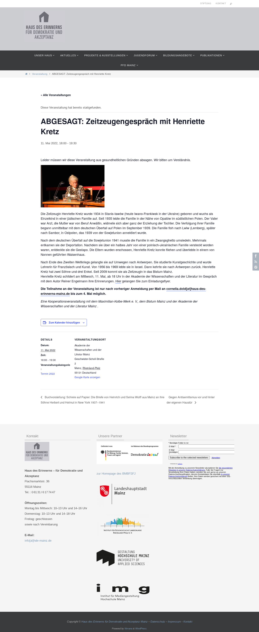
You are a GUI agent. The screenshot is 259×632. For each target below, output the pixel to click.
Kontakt (221, 3)
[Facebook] (255, 256)
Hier (118, 281)
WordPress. (141, 628)
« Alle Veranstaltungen (56, 95)
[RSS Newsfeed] (255, 261)
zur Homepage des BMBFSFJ (116, 473)
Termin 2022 (48, 373)
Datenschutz (157, 621)
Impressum (174, 621)
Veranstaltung (39, 74)
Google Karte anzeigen (87, 377)
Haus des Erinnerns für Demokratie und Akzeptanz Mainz (114, 621)
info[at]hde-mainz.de (38, 540)
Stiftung (205, 3)
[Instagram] (255, 267)
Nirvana (128, 628)
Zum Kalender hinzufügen (64, 322)
